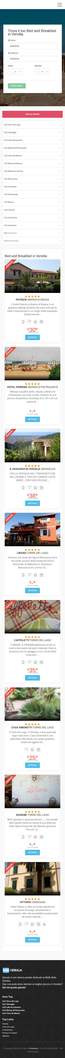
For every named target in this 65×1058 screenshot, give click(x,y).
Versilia (5, 1024)
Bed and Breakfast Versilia (15, 5)
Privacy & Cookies (9, 1033)
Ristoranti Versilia (11, 241)
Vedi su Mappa (32, 114)
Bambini (38, 66)
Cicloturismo (7, 1030)
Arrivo (12, 40)
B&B (12, 125)
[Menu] (59, 5)
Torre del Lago (8, 1027)
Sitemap (5, 1036)
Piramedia (33, 1048)
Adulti (10, 66)
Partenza (14, 53)
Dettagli (32, 337)
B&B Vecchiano (10, 233)
